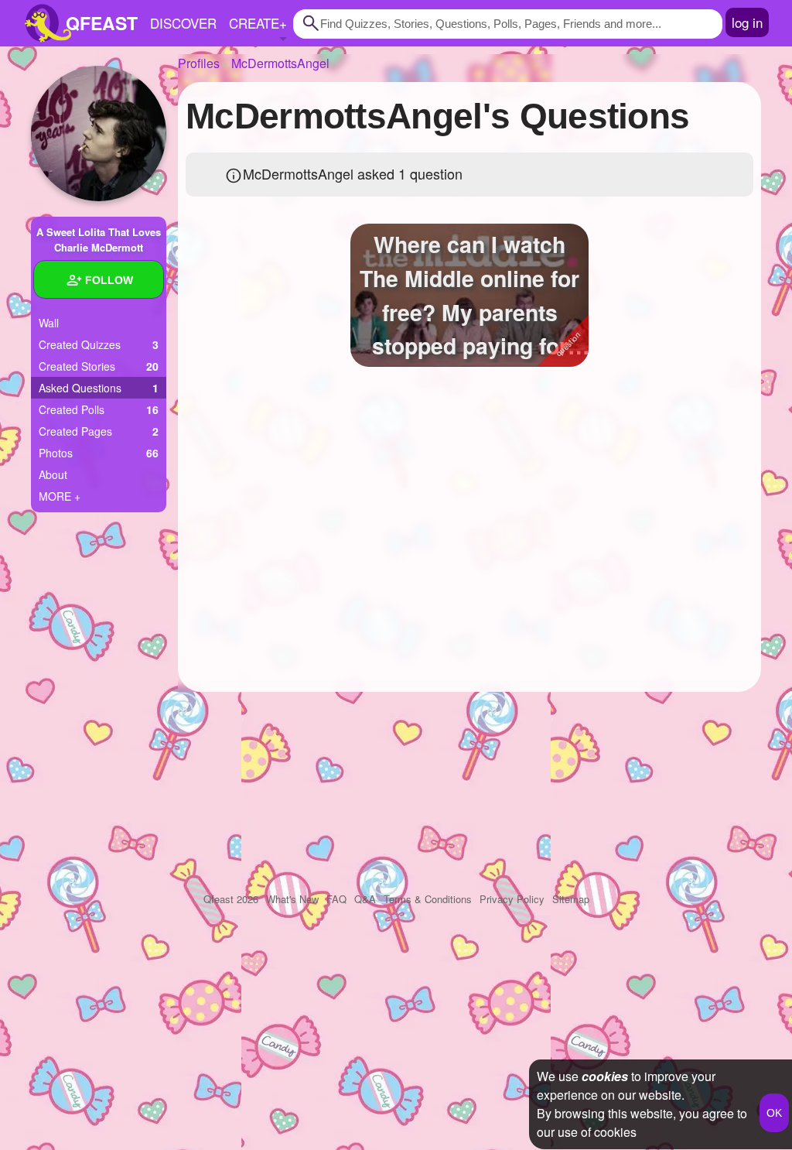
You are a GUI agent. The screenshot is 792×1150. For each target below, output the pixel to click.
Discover (183, 23)
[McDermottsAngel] (98, 133)
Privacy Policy (512, 899)
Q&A (365, 899)
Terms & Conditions (428, 899)
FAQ (336, 899)
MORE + (59, 496)
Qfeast (230, 899)
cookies (605, 1076)
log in (747, 22)
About (53, 474)
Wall (49, 322)
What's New (292, 899)
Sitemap (570, 899)
